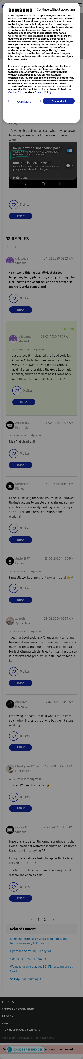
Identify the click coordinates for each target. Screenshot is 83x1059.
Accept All (59, 101)
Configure (24, 101)
